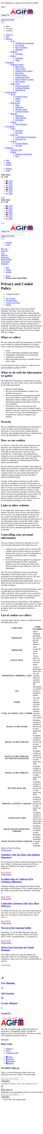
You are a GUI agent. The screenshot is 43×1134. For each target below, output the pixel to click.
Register (9, 169)
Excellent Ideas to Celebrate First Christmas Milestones (17, 880)
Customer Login (12, 1053)
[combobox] (12, 17)
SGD (10, 192)
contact (8, 162)
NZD (10, 189)
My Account (10, 298)
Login (8, 171)
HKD (10, 187)
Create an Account (13, 303)
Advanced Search (7, 20)
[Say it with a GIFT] (21, 15)
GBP (10, 185)
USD (10, 194)
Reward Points (11, 301)
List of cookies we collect (10, 367)
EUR (10, 183)
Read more (6, 872)
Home (8, 276)
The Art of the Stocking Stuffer (16, 928)
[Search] (3, 22)
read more (4, 1039)
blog (7, 160)
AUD (10, 181)
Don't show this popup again (14, 1099)
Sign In (8, 305)
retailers (9, 165)
